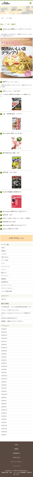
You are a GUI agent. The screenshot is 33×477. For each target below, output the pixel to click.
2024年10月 (4, 350)
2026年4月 (4, 329)
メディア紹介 (4, 260)
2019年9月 (4, 413)
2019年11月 (4, 410)
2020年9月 (4, 397)
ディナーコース (5, 266)
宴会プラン (4, 272)
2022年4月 (4, 391)
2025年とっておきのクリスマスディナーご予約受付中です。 (16, 314)
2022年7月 (4, 388)
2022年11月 (4, 378)
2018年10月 (4, 431)
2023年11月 (4, 366)
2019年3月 (4, 422)
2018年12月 (4, 425)
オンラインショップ (6, 285)
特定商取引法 (4, 282)
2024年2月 (4, 363)
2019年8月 (4, 416)
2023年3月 (4, 372)
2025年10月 (4, 338)
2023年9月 (4, 369)
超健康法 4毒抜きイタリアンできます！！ (12, 321)
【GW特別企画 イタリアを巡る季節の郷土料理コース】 (16, 307)
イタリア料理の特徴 (6, 291)
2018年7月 (4, 434)
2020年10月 (4, 394)
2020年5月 (4, 400)
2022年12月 (4, 375)
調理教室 (3, 279)
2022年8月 (4, 385)
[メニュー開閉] (30, 3)
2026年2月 (4, 332)
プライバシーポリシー (7, 288)
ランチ (3, 263)
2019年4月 (4, 419)
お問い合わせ (4, 257)
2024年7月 (4, 357)
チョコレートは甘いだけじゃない (10, 310)
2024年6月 (4, 360)
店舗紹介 (3, 250)
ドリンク (3, 269)
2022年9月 (4, 382)
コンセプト (4, 254)
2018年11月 (4, 428)
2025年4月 (4, 344)
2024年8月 (4, 354)
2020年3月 (4, 406)
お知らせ (3, 299)
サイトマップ (4, 275)
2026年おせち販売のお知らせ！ (9, 318)
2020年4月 (4, 403)
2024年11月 (4, 347)
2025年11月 (4, 335)
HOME (3, 247)
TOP (2, 18)
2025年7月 (4, 341)
